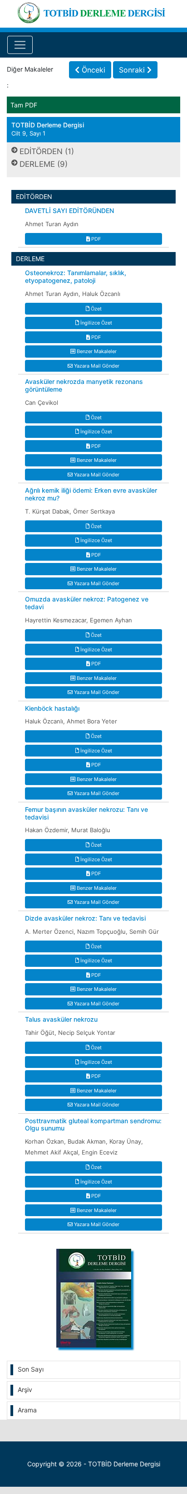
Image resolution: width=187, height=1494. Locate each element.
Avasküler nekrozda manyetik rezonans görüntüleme (84, 385)
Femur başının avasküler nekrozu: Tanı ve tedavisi (86, 813)
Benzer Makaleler (96, 351)
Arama (27, 1410)
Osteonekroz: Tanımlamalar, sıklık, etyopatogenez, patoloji (75, 276)
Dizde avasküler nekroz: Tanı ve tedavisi (85, 918)
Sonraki (133, 69)
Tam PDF (23, 105)
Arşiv (25, 1389)
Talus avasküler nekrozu (61, 1019)
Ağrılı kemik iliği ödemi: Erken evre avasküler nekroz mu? (91, 494)
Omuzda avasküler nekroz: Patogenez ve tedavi (86, 603)
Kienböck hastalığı (52, 708)
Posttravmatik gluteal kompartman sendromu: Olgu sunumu (93, 1124)
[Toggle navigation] (20, 45)
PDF (95, 239)
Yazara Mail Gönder (96, 366)
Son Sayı (31, 1369)
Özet (95, 309)
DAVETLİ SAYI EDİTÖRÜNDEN (69, 210)
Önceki (92, 69)
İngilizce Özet (95, 323)
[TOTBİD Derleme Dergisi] (93, 11)
